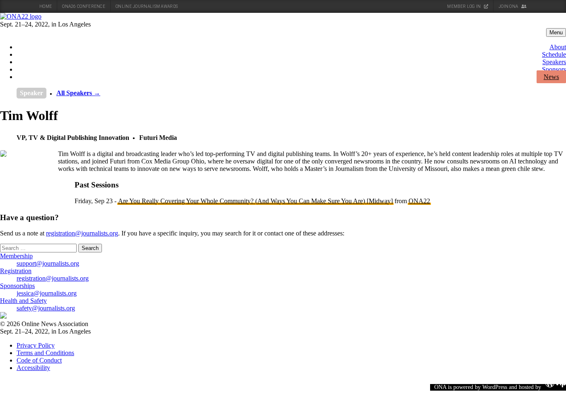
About (557, 46)
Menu (556, 32)
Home (45, 6)
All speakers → (78, 92)
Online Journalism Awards (147, 6)
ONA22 (419, 200)
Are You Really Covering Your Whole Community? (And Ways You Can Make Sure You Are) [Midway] (255, 200)
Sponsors (554, 69)
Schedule (554, 54)
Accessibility (33, 367)
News (551, 76)
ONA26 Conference (83, 6)
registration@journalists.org (82, 233)
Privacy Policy (36, 345)
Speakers (554, 61)
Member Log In (464, 6)
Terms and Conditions (45, 352)
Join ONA (508, 6)
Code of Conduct (39, 360)
